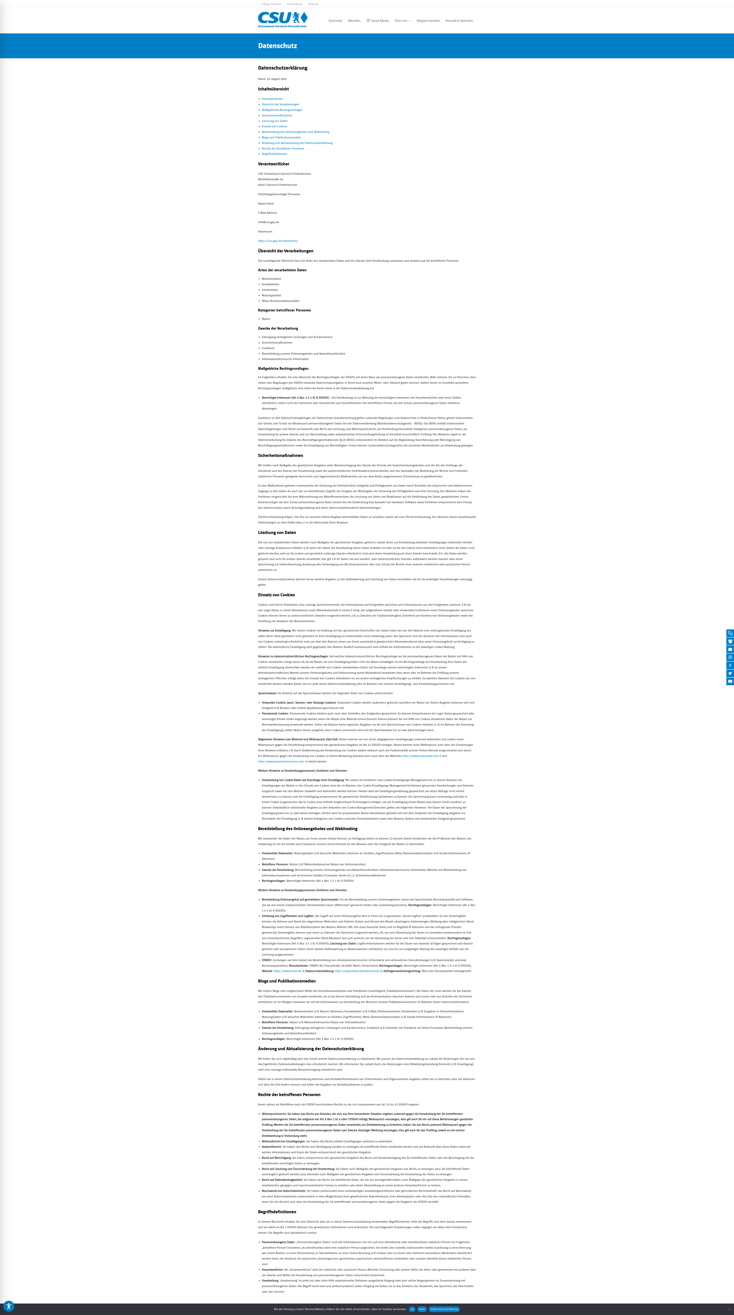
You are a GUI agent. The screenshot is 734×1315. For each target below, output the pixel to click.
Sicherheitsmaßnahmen (277, 115)
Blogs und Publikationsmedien (281, 137)
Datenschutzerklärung (444, 1309)
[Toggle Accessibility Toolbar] (9, 1306)
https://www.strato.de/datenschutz (357, 971)
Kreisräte (313, 4)
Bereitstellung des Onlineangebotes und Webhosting (295, 132)
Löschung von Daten (275, 121)
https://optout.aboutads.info (420, 756)
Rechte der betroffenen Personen (283, 148)
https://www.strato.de (287, 971)
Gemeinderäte (294, 4)
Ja (412, 1309)
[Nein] (729, 1309)
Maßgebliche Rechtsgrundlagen (282, 110)
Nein (422, 1309)
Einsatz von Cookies (274, 126)
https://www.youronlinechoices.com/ (281, 761)
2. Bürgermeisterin (271, 4)
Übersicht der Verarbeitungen (280, 104)
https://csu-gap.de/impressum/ (278, 241)
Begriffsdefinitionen (274, 154)
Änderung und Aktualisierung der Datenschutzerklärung (297, 143)
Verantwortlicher (272, 99)
